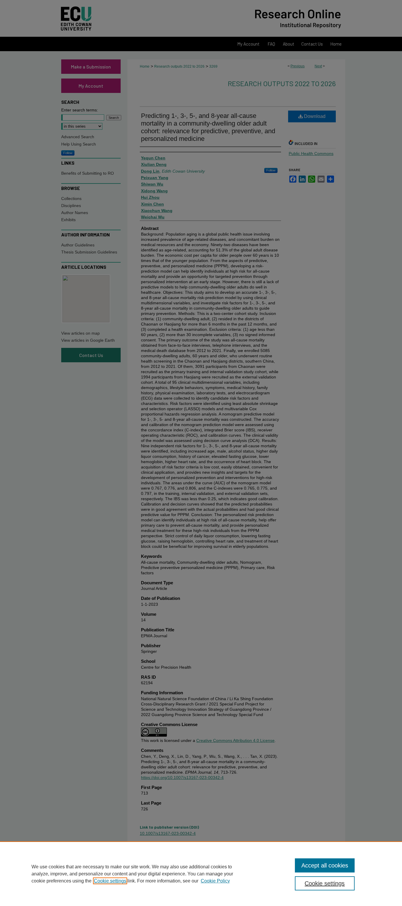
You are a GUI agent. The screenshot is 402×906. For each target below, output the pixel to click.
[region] (201, 873)
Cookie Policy (215, 880)
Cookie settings (110, 880)
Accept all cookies (324, 865)
